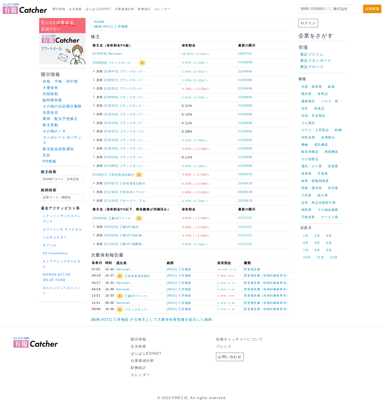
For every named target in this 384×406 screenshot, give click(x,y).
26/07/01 (245, 53)
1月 (306, 235)
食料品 (323, 94)
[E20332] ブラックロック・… (126, 88)
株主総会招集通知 (58, 149)
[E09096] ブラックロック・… (116, 62)
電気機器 (321, 144)
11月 (320, 257)
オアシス (49, 245)
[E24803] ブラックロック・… (126, 165)
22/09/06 (245, 62)
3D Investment (55, 253)
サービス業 (329, 217)
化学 (304, 108)
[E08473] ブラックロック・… (126, 71)
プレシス (224, 346)
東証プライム (312, 54)
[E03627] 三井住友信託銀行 (114, 174)
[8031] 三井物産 (179, 269)
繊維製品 (308, 101)
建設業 (306, 94)
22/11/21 (245, 217)
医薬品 (319, 108)
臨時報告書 (52, 100)
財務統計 (144, 9)
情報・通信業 (311, 188)
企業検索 (372, 9)
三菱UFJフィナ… (137, 296)
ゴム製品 (308, 123)
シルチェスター (55, 237)
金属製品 (328, 137)
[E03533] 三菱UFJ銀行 (121, 227)
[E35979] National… (109, 53)
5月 (317, 243)
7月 (306, 250)
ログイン (308, 23)
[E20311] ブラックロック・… (126, 105)
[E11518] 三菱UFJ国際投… (124, 244)
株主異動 (50, 125)
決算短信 (50, 112)
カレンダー (162, 9)
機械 (304, 144)
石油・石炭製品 (313, 115)
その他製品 (310, 159)
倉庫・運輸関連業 (315, 181)
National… (124, 269)
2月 (317, 235)
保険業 (306, 209)
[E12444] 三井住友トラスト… (126, 192)
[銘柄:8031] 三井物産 (111, 26)
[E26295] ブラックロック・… (126, 148)
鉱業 (331, 86)
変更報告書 (252, 269)
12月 (334, 257)
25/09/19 (245, 174)
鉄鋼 (338, 130)
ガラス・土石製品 (315, 130)
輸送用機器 (310, 151)
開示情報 (58, 9)
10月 (307, 257)
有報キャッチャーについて (239, 339)
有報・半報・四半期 (60, 81)
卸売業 (333, 188)
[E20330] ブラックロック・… (126, 140)
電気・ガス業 (311, 166)
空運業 (323, 173)
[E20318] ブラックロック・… (126, 114)
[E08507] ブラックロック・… (126, 80)
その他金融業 (328, 209)
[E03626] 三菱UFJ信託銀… (125, 235)
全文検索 (75, 9)
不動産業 (308, 217)
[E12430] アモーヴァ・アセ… (126, 200)
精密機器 (331, 151)
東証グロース (312, 67)
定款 (46, 155)
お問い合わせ (230, 357)
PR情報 (49, 161)
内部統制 (50, 94)
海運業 (306, 173)
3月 (329, 235)
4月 (306, 243)
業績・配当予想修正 (60, 119)
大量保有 (50, 88)
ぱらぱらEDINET (98, 9)
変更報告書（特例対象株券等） (266, 275)
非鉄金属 (308, 137)
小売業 (306, 195)
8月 (317, 250)
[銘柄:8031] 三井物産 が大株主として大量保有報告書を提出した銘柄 (151, 319)
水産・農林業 (311, 86)
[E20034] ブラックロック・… (126, 157)
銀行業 (323, 195)
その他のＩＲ (54, 131)
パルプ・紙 (329, 101)
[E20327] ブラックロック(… (125, 131)
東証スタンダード (316, 60)
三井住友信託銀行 (138, 276)
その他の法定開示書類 (62, 106)
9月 (329, 250)
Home (99, 22)
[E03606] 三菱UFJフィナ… (114, 218)
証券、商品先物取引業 (318, 202)
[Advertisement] (93, 308)
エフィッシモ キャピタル (62, 229)
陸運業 (333, 166)
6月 (329, 243)
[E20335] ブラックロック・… (126, 123)
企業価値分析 (124, 9)
